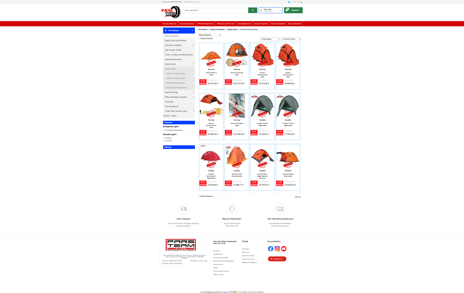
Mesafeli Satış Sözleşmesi (223, 261)
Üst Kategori (174, 30)
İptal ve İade (218, 264)
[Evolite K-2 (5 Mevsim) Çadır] (237, 156)
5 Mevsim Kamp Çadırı (175, 83)
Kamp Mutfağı (171, 92)
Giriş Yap (268, 10)
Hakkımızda (218, 254)
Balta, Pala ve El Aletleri (175, 40)
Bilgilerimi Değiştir (249, 262)
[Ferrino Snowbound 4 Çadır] (211, 106)
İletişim (216, 251)
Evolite (168, 138)
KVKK (215, 268)
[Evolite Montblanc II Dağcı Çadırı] (211, 156)
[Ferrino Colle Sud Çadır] (237, 55)
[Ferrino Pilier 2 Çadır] (211, 55)
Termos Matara (171, 106)
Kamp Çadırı (170, 64)
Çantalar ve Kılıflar (173, 45)
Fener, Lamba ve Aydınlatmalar (179, 55)
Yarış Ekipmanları (244, 24)
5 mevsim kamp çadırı (174, 130)
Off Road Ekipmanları (205, 24)
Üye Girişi (245, 252)
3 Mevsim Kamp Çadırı (175, 73)
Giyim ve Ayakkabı (278, 24)
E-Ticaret (243, 292)
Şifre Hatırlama (248, 256)
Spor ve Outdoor (294, 24)
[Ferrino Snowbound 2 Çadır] (262, 55)
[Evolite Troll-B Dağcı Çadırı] (288, 106)
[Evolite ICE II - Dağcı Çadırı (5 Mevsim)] (262, 156)
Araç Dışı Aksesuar (187, 24)
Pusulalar (169, 102)
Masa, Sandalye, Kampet (176, 97)
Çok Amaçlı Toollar (173, 50)
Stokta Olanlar (206, 39)
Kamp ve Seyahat (261, 24)
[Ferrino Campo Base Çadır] (288, 156)
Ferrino (168, 140)
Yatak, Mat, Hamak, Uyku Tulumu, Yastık (175, 113)
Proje (235, 292)
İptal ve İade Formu (221, 271)
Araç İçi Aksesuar (170, 24)
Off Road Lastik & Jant (226, 24)
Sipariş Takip (218, 274)
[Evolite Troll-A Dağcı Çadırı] (262, 106)
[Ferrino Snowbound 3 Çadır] (288, 55)
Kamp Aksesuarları (173, 59)
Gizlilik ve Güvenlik (220, 258)
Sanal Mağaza (207, 292)
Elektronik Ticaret (221, 292)
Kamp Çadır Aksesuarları (177, 87)
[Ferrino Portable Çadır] (237, 106)
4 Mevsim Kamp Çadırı (175, 78)
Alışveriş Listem (248, 259)
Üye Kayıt (245, 249)
